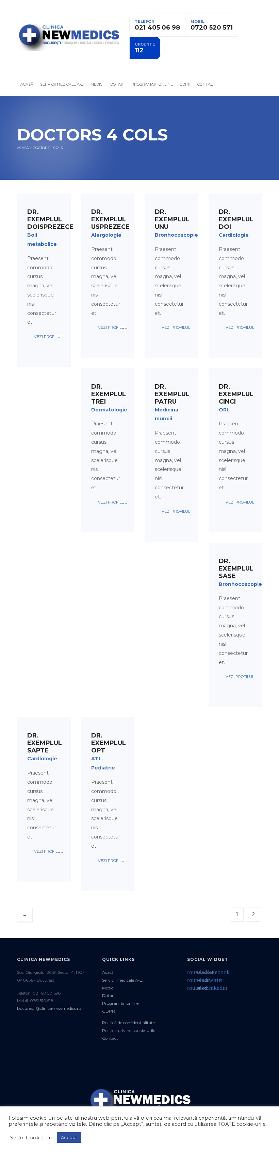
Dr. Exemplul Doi (236, 219)
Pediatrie (103, 768)
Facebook (200, 972)
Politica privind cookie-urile (128, 1030)
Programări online (152, 84)
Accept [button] (69, 1137)
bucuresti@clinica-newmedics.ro (49, 1008)
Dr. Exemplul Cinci (236, 394)
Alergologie (106, 235)
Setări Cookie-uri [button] (31, 1138)
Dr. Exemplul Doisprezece (50, 219)
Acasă (26, 84)
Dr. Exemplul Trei (108, 394)
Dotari (117, 84)
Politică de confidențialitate (128, 1022)
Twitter (198, 980)
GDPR (185, 84)
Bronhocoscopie (176, 235)
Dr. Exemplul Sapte (44, 743)
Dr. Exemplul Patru (172, 394)
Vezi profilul (47, 336)
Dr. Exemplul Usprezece (110, 219)
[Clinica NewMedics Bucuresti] (68, 36)
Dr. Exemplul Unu (172, 219)
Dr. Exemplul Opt (108, 743)
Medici (97, 84)
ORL (224, 410)
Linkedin (199, 987)
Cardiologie (234, 235)
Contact (206, 84)
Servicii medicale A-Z (62, 84)
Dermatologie (109, 410)
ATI (95, 759)
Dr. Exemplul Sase (236, 568)
